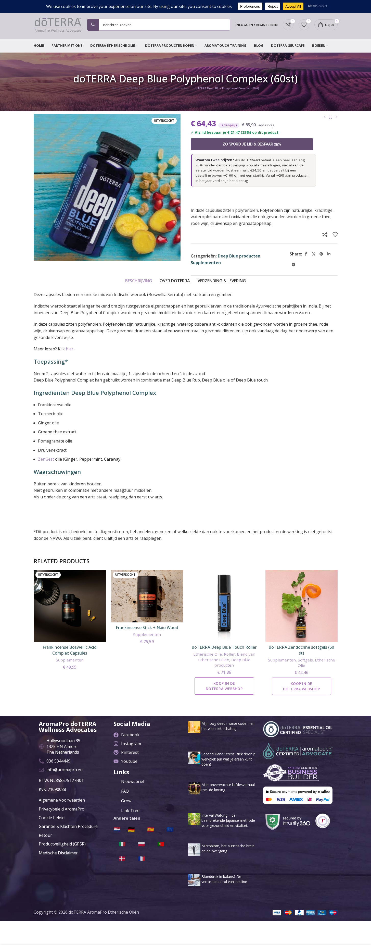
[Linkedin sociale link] (329, 254)
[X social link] (313, 254)
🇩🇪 (131, 829)
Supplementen (178, 88)
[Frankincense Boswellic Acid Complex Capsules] (70, 606)
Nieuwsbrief (133, 781)
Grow (126, 801)
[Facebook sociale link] (306, 254)
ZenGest (46, 459)
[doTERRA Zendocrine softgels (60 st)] (301, 606)
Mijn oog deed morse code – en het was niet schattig (227, 726)
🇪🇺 (170, 829)
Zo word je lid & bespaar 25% (252, 144)
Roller (229, 654)
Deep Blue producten (239, 256)
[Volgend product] (337, 117)
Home (116, 88)
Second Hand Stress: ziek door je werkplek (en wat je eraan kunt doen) (228, 759)
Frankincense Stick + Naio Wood (147, 627)
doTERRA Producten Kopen (144, 88)
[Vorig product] (324, 117)
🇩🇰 (122, 858)
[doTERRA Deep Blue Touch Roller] (224, 606)
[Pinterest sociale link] (321, 254)
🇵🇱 (141, 844)
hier (69, 349)
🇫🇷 (141, 858)
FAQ (125, 791)
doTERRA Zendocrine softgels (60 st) (301, 650)
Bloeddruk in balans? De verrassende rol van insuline (224, 879)
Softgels (305, 659)
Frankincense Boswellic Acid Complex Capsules (70, 650)
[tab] (138, 281)
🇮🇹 (122, 844)
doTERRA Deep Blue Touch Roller (224, 647)
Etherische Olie (207, 654)
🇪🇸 (150, 829)
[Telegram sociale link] (293, 265)
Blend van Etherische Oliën (226, 657)
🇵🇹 (160, 844)
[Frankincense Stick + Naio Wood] (147, 596)
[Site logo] (58, 24)
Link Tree (130, 810)
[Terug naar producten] (330, 117)
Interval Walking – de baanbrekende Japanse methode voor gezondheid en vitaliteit (228, 820)
